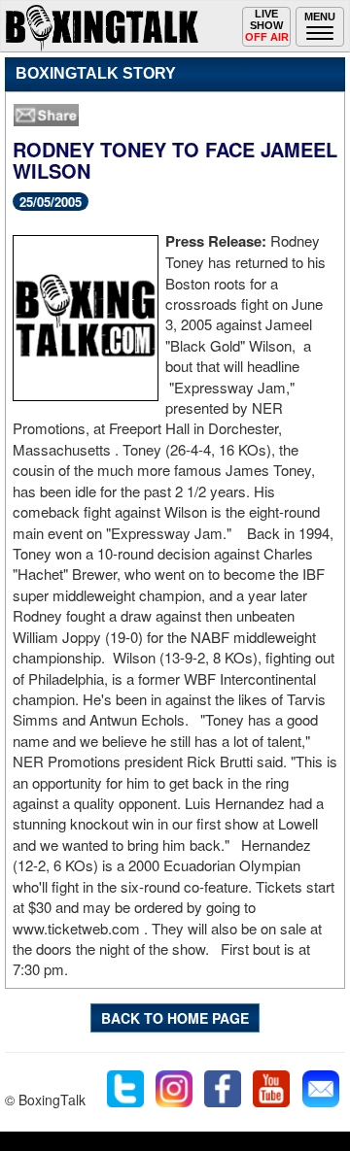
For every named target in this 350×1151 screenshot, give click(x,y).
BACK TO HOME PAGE (175, 1018)
